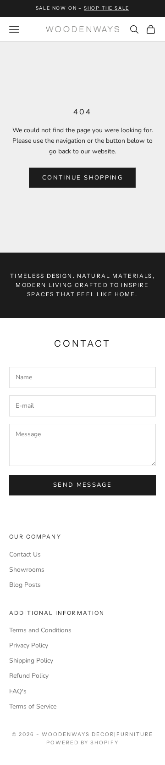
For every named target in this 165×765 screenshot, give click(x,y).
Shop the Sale (106, 8)
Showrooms (26, 569)
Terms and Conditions (40, 630)
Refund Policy (29, 675)
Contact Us (25, 554)
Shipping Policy (31, 660)
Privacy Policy (28, 645)
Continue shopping (82, 178)
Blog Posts (25, 584)
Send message (82, 485)
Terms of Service (32, 706)
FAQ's (18, 691)
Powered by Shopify (82, 742)
